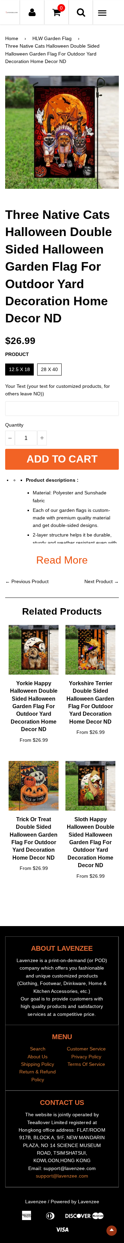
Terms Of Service (86, 1064)
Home (11, 38)
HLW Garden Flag (52, 38)
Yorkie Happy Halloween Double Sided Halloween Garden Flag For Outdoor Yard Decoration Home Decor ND (34, 706)
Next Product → (101, 581)
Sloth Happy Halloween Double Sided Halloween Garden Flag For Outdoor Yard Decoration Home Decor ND (90, 842)
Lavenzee (35, 1201)
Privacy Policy (86, 1056)
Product (17, 354)
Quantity (14, 425)
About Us (38, 1056)
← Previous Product (27, 581)
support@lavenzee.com (62, 1176)
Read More (62, 560)
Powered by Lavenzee (75, 1201)
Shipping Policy (37, 1064)
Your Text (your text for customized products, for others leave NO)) (57, 389)
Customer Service (86, 1048)
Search (37, 1048)
